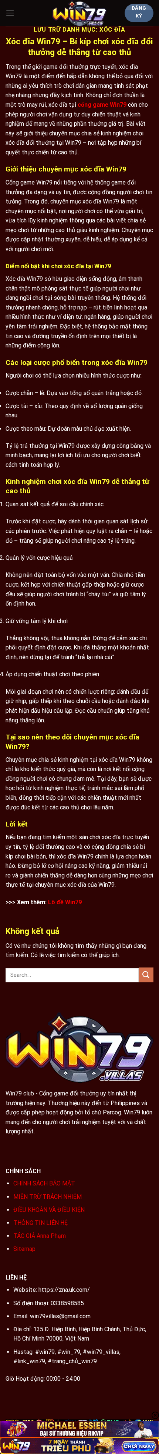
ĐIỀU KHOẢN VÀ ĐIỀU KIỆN (49, 1209)
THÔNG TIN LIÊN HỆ (40, 1222)
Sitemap (24, 1248)
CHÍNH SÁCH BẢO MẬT (44, 1183)
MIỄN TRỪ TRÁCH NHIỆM (47, 1196)
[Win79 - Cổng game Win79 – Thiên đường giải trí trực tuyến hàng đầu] (79, 13)
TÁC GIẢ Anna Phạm (39, 1235)
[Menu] (10, 13)
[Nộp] (146, 974)
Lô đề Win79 (65, 902)
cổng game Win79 (102, 104)
